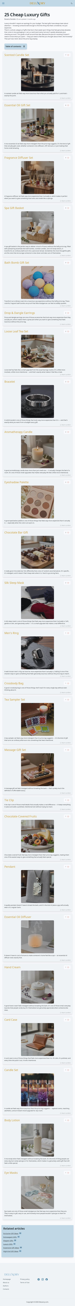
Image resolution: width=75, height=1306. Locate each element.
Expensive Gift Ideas (11, 1248)
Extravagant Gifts (10, 1237)
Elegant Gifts (8, 1241)
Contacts (6, 1289)
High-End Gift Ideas (10, 1251)
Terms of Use (24, 1283)
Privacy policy (25, 1279)
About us (6, 1283)
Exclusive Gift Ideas (10, 1233)
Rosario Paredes (10, 19)
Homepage (7, 1279)
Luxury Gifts (8, 1244)
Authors (6, 1286)
